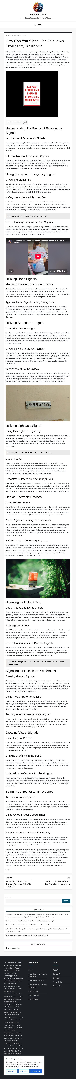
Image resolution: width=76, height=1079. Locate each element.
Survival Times (38, 14)
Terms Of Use (57, 986)
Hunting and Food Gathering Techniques (37, 986)
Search (9, 897)
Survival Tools (33, 999)
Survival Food (33, 991)
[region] (24, 1065)
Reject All (24, 1071)
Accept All (36, 1071)
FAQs (7, 870)
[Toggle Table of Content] (24, 122)
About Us (56, 970)
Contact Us (56, 974)
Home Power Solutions (36, 980)
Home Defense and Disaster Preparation (37, 975)
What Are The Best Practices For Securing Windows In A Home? (27, 935)
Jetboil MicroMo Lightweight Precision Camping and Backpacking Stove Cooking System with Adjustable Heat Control (37, 930)
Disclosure (56, 978)
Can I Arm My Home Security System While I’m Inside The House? (27, 925)
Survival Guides (33, 995)
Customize (12, 1071)
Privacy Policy (57, 982)
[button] (38, 25)
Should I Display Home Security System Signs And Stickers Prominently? (30, 921)
